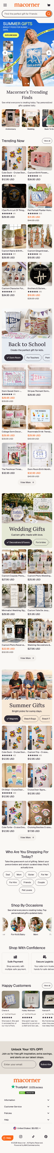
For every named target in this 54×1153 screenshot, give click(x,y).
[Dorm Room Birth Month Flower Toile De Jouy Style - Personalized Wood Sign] (40, 455)
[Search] (49, 14)
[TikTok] (33, 1136)
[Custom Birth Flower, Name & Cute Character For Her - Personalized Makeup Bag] (40, 158)
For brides (41, 542)
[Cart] (49, 5)
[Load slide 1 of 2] (25, 83)
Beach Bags (30, 718)
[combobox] (27, 13)
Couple (41, 882)
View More (25, 482)
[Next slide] (49, 53)
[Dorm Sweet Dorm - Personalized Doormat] (14, 376)
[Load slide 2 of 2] (28, 83)
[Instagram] (20, 1136)
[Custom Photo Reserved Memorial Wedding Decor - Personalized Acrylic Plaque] (14, 630)
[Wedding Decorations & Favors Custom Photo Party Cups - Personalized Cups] (40, 630)
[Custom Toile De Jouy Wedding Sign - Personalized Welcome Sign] (40, 596)
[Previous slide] (5, 53)
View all (47, 141)
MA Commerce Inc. (32, 1145)
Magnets (13, 718)
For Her (44, 874)
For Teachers (33, 357)
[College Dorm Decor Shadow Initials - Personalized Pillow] (14, 417)
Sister (31, 874)
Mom (19, 874)
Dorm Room (14, 357)
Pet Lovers (27, 890)
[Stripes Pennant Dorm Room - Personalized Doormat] (40, 376)
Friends (27, 882)
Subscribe (46, 1064)
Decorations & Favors (19, 542)
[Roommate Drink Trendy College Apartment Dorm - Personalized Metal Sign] (40, 417)
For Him (13, 882)
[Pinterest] (46, 1136)
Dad (8, 874)
